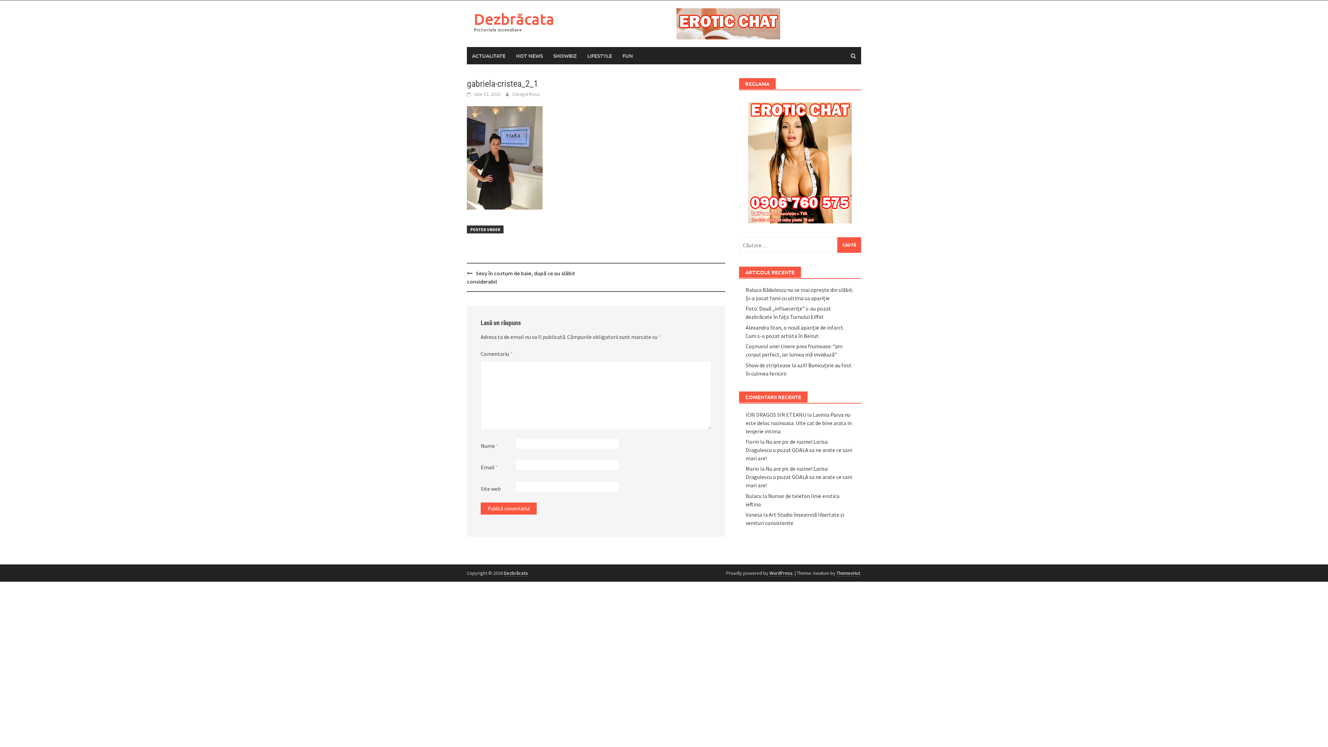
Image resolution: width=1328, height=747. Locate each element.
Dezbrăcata (514, 18)
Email (489, 467)
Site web (491, 488)
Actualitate (489, 55)
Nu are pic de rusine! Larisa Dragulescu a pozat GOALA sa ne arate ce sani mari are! (799, 450)
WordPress (781, 573)
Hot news (529, 55)
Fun (627, 55)
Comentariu (497, 353)
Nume (489, 445)
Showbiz (565, 55)
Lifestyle (599, 55)
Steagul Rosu (526, 94)
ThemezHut (848, 573)
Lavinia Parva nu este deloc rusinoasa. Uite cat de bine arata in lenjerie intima (799, 423)
